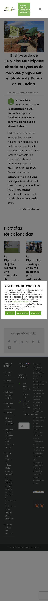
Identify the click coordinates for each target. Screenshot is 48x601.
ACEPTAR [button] (10, 313)
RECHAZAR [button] (35, 313)
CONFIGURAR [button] (22, 313)
